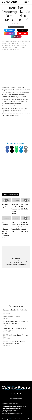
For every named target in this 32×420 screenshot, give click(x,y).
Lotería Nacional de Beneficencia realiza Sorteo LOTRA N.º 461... (14, 343)
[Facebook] (11, 393)
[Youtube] (21, 393)
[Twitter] (17, 393)
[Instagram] (14, 393)
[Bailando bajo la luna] (6, 200)
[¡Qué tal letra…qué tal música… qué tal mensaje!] (25, 218)
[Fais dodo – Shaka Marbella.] (25, 200)
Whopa (11, 419)
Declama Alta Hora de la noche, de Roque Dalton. (16, 209)
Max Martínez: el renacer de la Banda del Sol (16, 227)
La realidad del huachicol (11, 317)
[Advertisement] (16, 67)
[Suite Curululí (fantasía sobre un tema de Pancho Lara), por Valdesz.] (6, 218)
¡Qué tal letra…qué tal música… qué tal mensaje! (25, 227)
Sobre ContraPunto (16, 398)
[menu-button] (25, 2)
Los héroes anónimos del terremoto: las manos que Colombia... (15, 322)
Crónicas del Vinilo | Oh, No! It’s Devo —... (15, 311)
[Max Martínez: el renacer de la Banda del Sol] (16, 218)
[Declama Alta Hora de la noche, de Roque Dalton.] (16, 200)
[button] (28, 2)
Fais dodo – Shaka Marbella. (25, 207)
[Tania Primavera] (16, 252)
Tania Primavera (16, 258)
